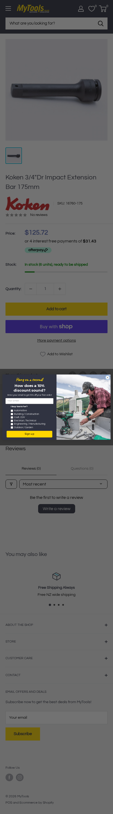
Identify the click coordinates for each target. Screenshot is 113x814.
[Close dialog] (107, 377)
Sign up (29, 434)
